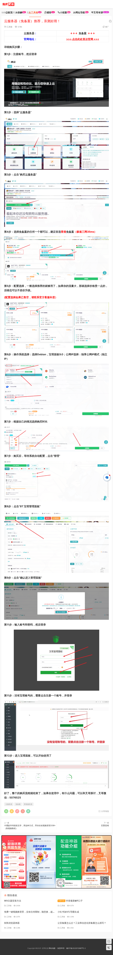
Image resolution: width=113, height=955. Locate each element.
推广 (107, 27)
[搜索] (110, 21)
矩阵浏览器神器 (12, 923)
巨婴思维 (105, 825)
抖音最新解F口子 (70, 900)
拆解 (21, 12)
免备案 (83, 33)
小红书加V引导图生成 (68, 911)
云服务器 (29, 33)
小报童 (65, 12)
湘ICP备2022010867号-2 (76, 948)
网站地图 (52, 948)
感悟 (50, 12)
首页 (10, 12)
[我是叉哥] (8, 4)
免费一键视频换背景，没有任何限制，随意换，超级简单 (29, 912)
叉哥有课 (101, 12)
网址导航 (82, 12)
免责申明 (60, 948)
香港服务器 (28, 804)
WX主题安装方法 (12, 900)
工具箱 (36, 12)
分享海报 (105, 811)
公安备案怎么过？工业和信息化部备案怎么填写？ (82, 923)
